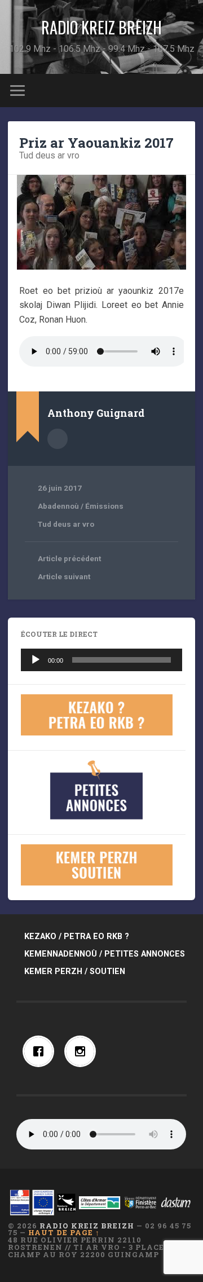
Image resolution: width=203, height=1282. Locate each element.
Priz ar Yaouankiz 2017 (96, 143)
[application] (101, 660)
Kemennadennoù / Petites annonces (104, 954)
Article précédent (69, 558)
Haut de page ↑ (64, 1232)
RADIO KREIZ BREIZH (101, 27)
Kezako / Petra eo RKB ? (76, 936)
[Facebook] (41, 1051)
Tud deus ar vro (49, 155)
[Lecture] (35, 660)
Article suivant (64, 576)
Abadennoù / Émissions (80, 505)
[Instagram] (83, 1051)
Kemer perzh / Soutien (74, 971)
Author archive (57, 439)
